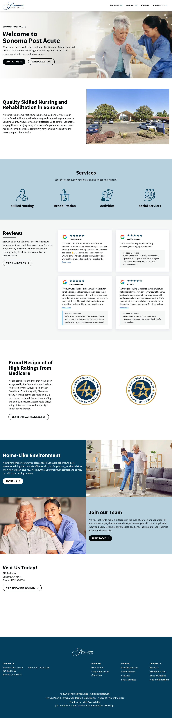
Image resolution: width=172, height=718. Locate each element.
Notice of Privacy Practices (111, 697)
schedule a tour (41, 61)
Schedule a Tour (158, 671)
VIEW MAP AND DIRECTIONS (20, 587)
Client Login (90, 697)
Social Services (150, 205)
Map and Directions (159, 679)
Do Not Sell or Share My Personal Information (79, 705)
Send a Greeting (158, 675)
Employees (75, 702)
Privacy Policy (52, 697)
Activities (107, 205)
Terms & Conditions (71, 697)
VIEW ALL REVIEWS (16, 262)
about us (11, 481)
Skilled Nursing (22, 205)
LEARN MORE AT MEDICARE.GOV (28, 416)
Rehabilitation (128, 671)
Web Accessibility (91, 702)
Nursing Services (129, 667)
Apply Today (99, 538)
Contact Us (12, 61)
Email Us (154, 667)
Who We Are (97, 667)
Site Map (109, 705)
